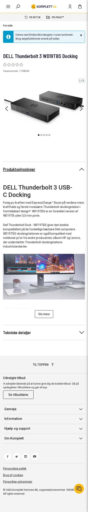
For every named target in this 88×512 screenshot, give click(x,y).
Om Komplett (14, 438)
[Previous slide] (6, 108)
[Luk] (81, 35)
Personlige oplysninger (17, 481)
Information (13, 419)
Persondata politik (14, 468)
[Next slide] (81, 108)
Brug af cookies (13, 475)
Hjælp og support (17, 428)
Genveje (10, 409)
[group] (44, 108)
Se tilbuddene (18, 395)
